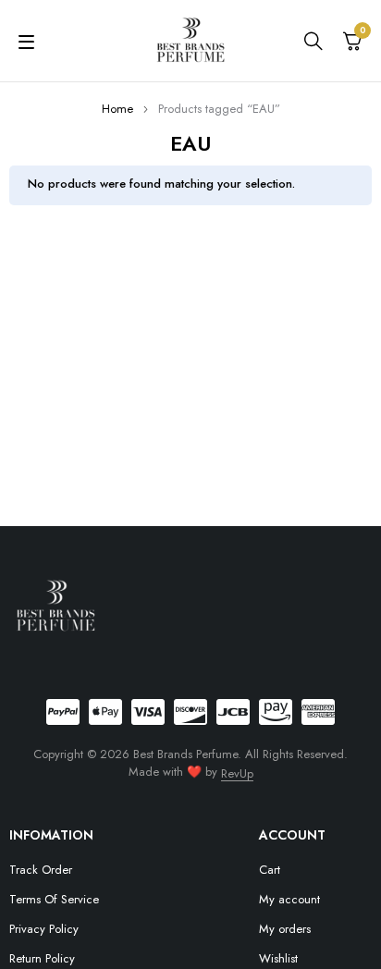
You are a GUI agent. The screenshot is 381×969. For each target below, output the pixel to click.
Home (117, 108)
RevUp (237, 773)
